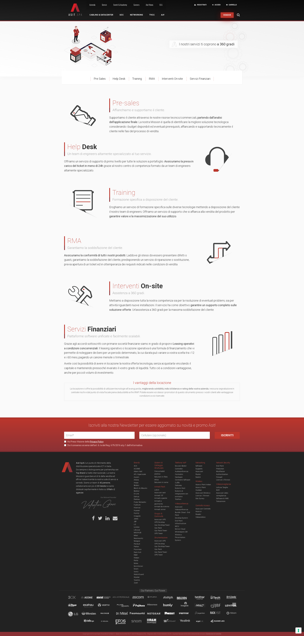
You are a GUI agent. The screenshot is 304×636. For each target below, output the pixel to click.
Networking (136, 15)
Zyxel (136, 583)
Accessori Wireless (203, 493)
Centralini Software (182, 480)
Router (198, 474)
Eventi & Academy (120, 4)
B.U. (161, 4)
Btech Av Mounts (140, 488)
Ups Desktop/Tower (162, 525)
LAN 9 (156, 490)
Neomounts (138, 538)
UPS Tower (158, 533)
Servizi (104, 4)
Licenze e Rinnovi (223, 480)
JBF (135, 522)
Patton (136, 547)
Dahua (136, 497)
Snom (136, 569)
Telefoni (178, 499)
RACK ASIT (217, 614)
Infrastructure (180, 523)
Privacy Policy (97, 441)
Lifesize (137, 530)
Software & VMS (222, 498)
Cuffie (177, 483)
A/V (162, 15)
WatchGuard (139, 574)
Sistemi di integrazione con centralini (181, 494)
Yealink (137, 580)
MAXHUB (137, 533)
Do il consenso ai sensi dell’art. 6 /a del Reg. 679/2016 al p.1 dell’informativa (104, 445)
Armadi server (160, 509)
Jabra (136, 519)
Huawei (137, 510)
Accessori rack (160, 493)
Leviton (136, 527)
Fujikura (137, 505)
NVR (218, 490)
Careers (136, 4)
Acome (91, 598)
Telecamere (220, 501)
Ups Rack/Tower (160, 531)
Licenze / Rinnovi (202, 496)
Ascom (136, 477)
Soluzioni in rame (161, 482)
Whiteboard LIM (181, 532)
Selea (136, 563)
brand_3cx (75, 598)
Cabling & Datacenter (101, 15)
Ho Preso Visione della (85, 441)
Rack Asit (137, 552)
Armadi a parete (160, 498)
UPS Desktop (159, 522)
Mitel (136, 535)
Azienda (92, 4)
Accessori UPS (160, 520)
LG (135, 524)
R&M (135, 555)
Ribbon (136, 558)
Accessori (199, 471)
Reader (198, 514)
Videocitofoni (201, 517)
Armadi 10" (158, 495)
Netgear (137, 541)
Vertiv (136, 572)
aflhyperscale (122, 598)
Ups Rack (158, 528)
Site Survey (200, 498)
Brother (136, 491)
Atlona (136, 480)
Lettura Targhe (222, 487)
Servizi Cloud (180, 529)
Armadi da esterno (161, 507)
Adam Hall (138, 471)
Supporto (199, 469)
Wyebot (136, 577)
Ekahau (137, 499)
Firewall (219, 477)
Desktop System (181, 518)
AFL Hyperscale (140, 474)
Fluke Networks (140, 502)
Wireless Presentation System (180, 537)
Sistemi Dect (180, 488)
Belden (136, 485)
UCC (122, 15)
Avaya (136, 483)
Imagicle (137, 516)
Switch (198, 477)
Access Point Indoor (203, 485)
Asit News (149, 4)
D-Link (136, 494)
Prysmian (138, 549)
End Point (179, 521)
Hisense (137, 508)
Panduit (137, 544)
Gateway (178, 485)
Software (199, 466)
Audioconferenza (181, 471)
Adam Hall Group (107, 598)
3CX (135, 466)
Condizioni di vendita (213, 634)
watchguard (170, 622)
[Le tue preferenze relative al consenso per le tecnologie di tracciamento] (298, 630)
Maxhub (107, 614)
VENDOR (227, 15)
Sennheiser (138, 566)
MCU (177, 526)
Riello (136, 560)
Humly (136, 513)
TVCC (152, 15)
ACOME (137, 469)
